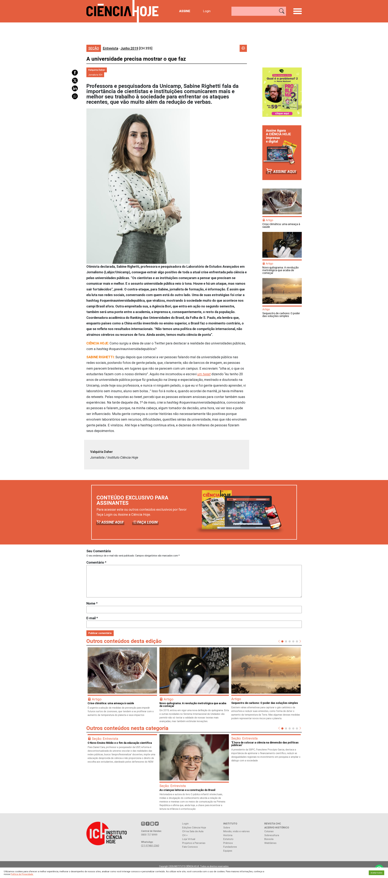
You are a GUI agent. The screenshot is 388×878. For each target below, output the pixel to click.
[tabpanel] (122, 683)
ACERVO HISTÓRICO (276, 827)
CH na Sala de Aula (192, 831)
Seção (93, 48)
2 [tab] (286, 641)
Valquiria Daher (96, 70)
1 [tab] (282, 641)
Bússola (268, 839)
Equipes (227, 850)
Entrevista (110, 48)
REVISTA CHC (272, 823)
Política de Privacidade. (22, 874)
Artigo (269, 220)
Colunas (269, 831)
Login (207, 11)
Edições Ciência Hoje (194, 827)
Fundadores (230, 846)
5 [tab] (296, 641)
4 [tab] (293, 641)
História (227, 835)
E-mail (92, 618)
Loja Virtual (188, 839)
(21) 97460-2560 (150, 845)
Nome (92, 603)
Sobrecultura (271, 835)
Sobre (226, 827)
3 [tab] (289, 641)
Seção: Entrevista (105, 739)
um (204, 374)
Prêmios (228, 842)
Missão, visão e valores (236, 831)
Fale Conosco (190, 846)
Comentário (96, 562)
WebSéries (270, 842)
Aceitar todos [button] (376, 873)
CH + (185, 835)
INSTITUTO (230, 823)
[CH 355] (136, 48)
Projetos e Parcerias (193, 842)
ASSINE (184, 11)
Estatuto (228, 839)
